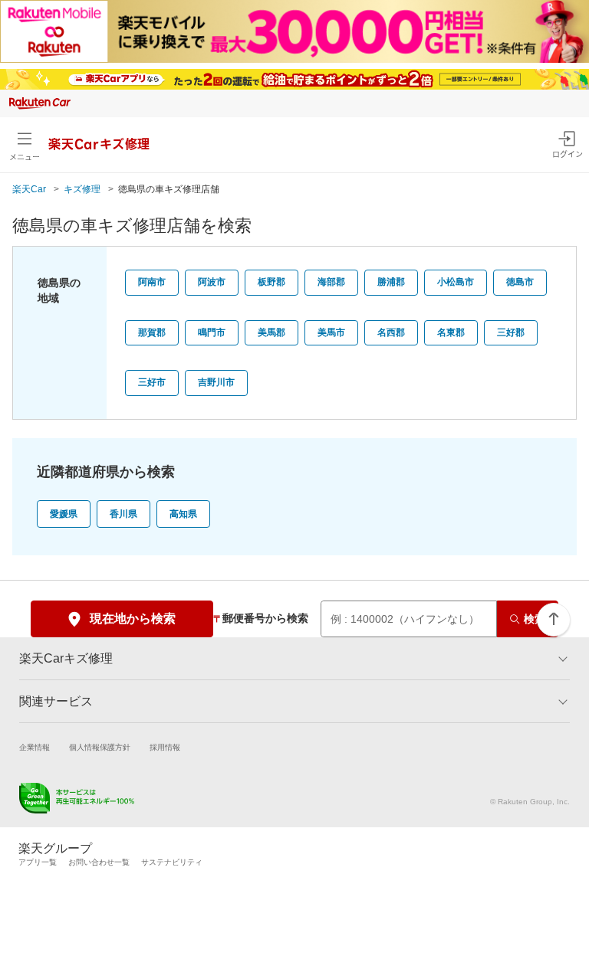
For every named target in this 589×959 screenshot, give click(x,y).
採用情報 (165, 747)
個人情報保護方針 (99, 747)
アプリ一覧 (37, 862)
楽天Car (29, 189)
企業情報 (34, 747)
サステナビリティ (171, 862)
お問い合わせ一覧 (99, 862)
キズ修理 (82, 189)
